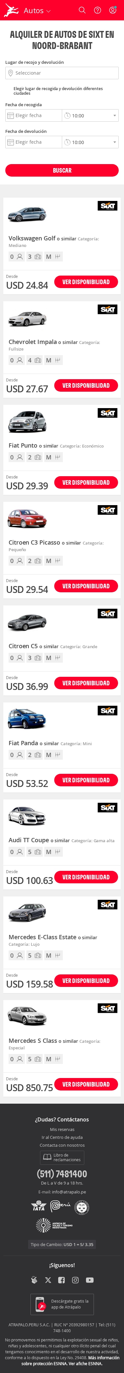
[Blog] (34, 1280)
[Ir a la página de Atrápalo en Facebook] (62, 1280)
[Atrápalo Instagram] (76, 1280)
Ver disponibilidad (86, 282)
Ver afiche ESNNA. (86, 1363)
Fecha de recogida (23, 105)
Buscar (62, 170)
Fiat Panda (34, 743)
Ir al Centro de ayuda (62, 1137)
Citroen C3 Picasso (45, 542)
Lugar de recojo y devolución (34, 62)
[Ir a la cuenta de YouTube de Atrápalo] (90, 1280)
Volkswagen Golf (42, 238)
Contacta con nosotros (62, 1145)
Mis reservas (62, 1129)
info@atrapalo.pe (69, 1192)
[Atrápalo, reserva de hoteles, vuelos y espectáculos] (11, 10)
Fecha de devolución (26, 131)
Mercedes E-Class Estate (53, 937)
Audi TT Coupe (39, 840)
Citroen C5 (34, 646)
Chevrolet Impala (43, 342)
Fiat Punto (33, 445)
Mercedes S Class (43, 1041)
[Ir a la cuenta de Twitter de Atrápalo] (48, 1280)
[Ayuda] (98, 10)
